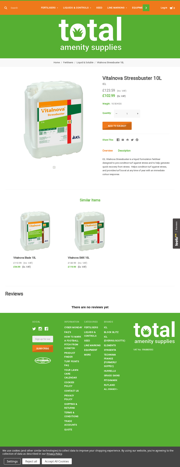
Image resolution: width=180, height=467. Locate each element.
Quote (68, 429)
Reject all (31, 461)
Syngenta (110, 350)
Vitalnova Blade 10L (24, 257)
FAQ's (67, 332)
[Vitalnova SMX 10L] (90, 231)
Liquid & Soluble (85, 62)
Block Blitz (111, 332)
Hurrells (110, 371)
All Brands (110, 389)
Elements (110, 345)
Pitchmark (110, 380)
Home (57, 62)
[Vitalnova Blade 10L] (35, 231)
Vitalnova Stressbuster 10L (110, 62)
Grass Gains (112, 375)
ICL (104, 84)
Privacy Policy (54, 453)
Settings (12, 461)
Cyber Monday (73, 327)
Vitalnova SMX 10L (78, 257)
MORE (87, 354)
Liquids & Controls (76, 7)
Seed (99, 7)
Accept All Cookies (57, 461)
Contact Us (71, 390)
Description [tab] (124, 150)
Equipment (139, 7)
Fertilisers (48, 7)
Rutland (109, 385)
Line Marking (116, 7)
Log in (164, 7)
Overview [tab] (107, 150)
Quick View (35, 247)
